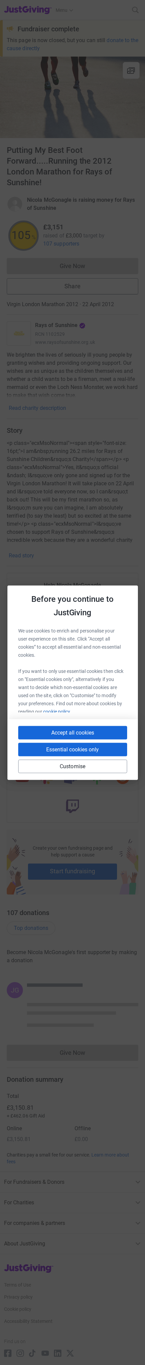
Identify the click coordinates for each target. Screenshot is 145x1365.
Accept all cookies (72, 732)
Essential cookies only (72, 749)
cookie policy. (57, 711)
